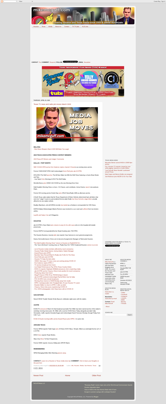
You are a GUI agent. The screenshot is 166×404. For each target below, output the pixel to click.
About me (58, 26)
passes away (62, 353)
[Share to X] (38, 368)
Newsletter (87, 62)
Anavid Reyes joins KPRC (42, 253)
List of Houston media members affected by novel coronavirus (53, 249)
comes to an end (92, 245)
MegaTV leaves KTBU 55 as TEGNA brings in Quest (51, 275)
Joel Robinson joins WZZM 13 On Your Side (118, 176)
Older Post (96, 375)
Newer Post (38, 375)
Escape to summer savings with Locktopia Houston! (100, 392)
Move (42, 339)
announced (43, 309)
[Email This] (34, 368)
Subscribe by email (111, 298)
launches (49, 175)
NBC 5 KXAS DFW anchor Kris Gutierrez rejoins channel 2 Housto (54, 167)
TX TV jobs (75, 26)
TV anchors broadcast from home (45, 265)
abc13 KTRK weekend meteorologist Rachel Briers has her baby (54, 277)
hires (39, 335)
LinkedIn (123, 298)
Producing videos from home (43, 273)
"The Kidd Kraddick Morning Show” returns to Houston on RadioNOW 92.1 (57, 243)
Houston (36, 26)
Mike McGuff (109, 262)
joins (44, 183)
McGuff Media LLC (39, 383)
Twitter (123, 292)
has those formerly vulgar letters (82, 199)
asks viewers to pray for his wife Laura (63, 225)
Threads (123, 303)
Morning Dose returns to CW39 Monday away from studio (52, 281)
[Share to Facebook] (40, 368)
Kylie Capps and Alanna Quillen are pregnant (118, 174)
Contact (66, 26)
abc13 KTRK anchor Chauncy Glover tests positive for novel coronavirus (57, 271)
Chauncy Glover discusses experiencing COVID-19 (50, 287)
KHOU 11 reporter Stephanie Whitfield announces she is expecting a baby (57, 269)
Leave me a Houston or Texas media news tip (55, 361)
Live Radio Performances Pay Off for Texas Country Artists (52, 267)
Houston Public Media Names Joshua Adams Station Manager (54, 251)
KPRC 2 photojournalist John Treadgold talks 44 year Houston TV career (57, 283)
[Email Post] (99, 365)
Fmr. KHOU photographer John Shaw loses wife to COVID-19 (53, 289)
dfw (72, 365)
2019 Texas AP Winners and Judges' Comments (49, 159)
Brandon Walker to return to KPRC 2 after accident (50, 285)
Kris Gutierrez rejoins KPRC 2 (43, 263)
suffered (85, 209)
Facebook (124, 294)
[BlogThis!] (36, 368)
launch (88, 187)
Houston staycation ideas (92, 387)
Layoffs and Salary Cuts (41, 215)
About (107, 306)
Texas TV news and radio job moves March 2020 (52, 104)
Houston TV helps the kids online (44, 259)
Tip (40, 62)
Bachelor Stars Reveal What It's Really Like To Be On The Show (54, 255)
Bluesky (123, 301)
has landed (64, 205)
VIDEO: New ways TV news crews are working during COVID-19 (55, 261)
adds (54, 235)
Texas (43, 26)
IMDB (122, 300)
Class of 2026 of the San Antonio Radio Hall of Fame (100, 389)
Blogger (96, 396)
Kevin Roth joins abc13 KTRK (72, 171)
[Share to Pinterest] (42, 368)
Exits (43, 179)
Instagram (124, 296)
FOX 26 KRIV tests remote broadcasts (46, 279)
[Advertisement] (83, 44)
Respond (52, 62)
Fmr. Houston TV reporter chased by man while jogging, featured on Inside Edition (117, 167)
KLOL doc (85, 26)
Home (67, 375)
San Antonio (88, 365)
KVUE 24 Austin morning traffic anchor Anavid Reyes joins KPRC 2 (55, 319)
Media (50, 26)
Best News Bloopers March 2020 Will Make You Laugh (51, 149)
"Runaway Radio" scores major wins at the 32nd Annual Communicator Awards (108, 385)
